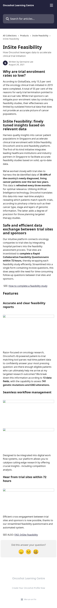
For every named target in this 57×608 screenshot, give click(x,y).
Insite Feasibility (40, 35)
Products (24, 35)
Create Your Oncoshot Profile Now (28, 588)
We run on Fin (30, 599)
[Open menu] (51, 5)
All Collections (10, 35)
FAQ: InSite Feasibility (26, 534)
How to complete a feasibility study (28, 286)
